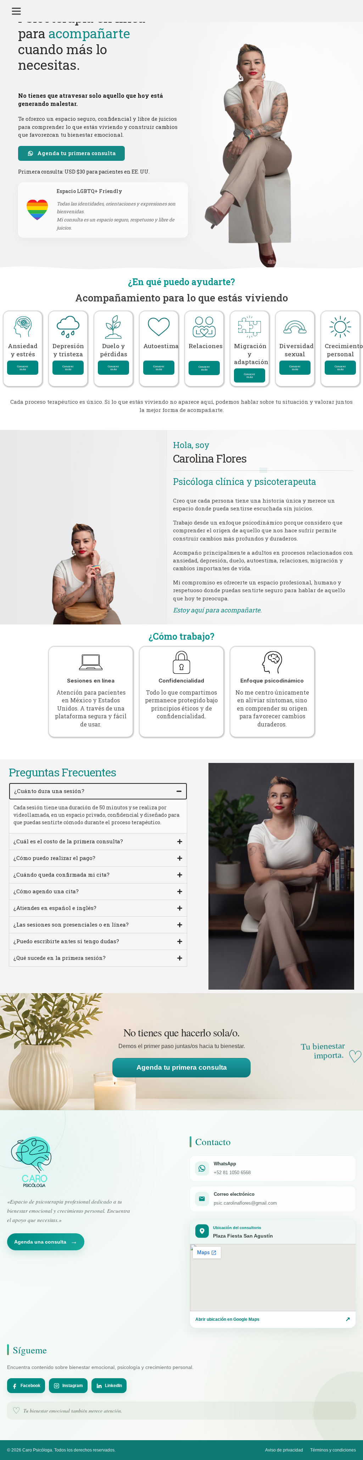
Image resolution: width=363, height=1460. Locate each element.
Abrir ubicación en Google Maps (273, 1319)
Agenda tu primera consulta (181, 1067)
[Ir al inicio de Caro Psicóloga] (32, 1161)
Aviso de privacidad (284, 1450)
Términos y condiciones (333, 1450)
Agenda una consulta (45, 1241)
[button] (16, 11)
